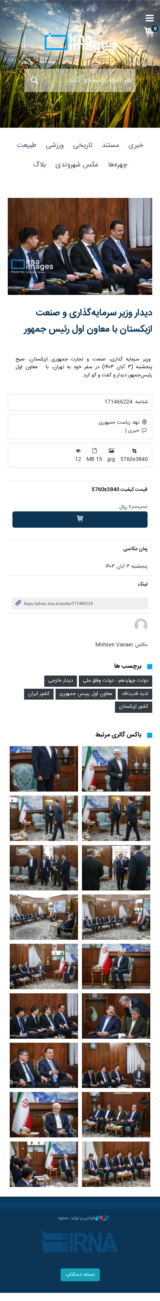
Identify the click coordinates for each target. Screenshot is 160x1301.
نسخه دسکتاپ (80, 1275)
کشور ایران (39, 694)
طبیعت (27, 145)
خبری (136, 145)
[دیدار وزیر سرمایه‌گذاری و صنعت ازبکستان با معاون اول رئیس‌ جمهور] (80, 246)
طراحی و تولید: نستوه (77, 1218)
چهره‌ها (117, 165)
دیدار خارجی (60, 681)
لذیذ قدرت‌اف (135, 694)
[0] (80, 519)
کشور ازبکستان (133, 707)
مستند (110, 145)
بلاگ (39, 165)
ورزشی (55, 145)
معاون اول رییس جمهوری (85, 694)
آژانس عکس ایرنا (80, 42)
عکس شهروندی (77, 165)
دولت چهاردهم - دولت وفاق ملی (115, 681)
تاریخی (82, 145)
